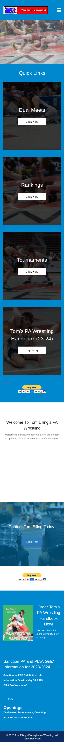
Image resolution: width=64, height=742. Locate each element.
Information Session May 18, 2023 (23, 680)
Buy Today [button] (32, 350)
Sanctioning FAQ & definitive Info (22, 675)
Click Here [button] (32, 121)
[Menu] (59, 10)
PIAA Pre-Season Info (15, 685)
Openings (13, 707)
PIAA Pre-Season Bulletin (18, 717)
